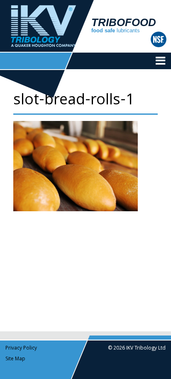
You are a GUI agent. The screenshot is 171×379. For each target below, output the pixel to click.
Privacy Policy (21, 348)
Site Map (15, 359)
